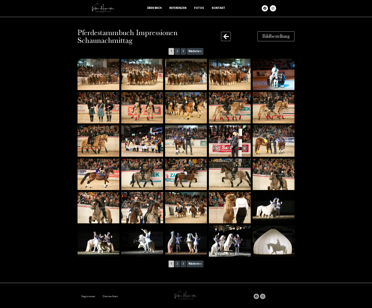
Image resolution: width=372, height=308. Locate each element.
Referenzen (177, 8)
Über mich (154, 8)
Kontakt (218, 8)
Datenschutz (110, 296)
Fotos (199, 8)
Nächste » (195, 51)
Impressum (88, 296)
